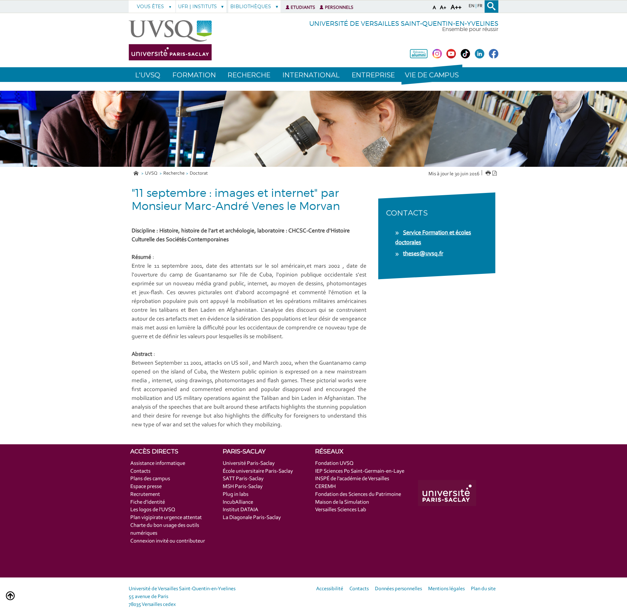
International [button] (311, 75)
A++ (456, 7)
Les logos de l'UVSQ (152, 510)
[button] (431, 75)
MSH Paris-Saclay (243, 486)
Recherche (174, 173)
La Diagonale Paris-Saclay (252, 517)
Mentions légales (446, 589)
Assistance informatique (157, 463)
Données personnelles (398, 589)
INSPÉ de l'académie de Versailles (352, 479)
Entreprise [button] (373, 75)
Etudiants (303, 7)
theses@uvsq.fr (423, 254)
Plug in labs (236, 494)
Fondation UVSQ (334, 463)
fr (479, 6)
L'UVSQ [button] (147, 75)
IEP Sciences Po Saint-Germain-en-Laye (359, 471)
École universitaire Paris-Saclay (258, 471)
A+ (443, 7)
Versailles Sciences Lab (340, 510)
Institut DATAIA (240, 510)
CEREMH (325, 486)
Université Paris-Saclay (249, 463)
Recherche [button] (249, 75)
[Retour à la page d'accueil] (170, 40)
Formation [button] (194, 75)
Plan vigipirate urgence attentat (166, 517)
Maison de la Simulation (342, 502)
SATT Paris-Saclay (243, 479)
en (472, 6)
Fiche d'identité (147, 502)
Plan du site (483, 589)
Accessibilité (329, 589)
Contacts (140, 471)
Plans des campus (150, 479)
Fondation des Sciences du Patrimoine (358, 494)
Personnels (339, 7)
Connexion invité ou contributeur (167, 541)
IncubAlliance (238, 502)
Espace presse (146, 486)
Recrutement (145, 494)
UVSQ (151, 173)
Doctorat (199, 173)
